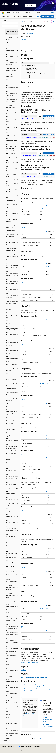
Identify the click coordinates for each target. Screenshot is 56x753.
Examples (24, 43)
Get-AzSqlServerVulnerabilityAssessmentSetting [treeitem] (12, 553)
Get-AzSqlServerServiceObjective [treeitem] (12, 522)
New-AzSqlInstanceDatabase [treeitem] (12, 729)
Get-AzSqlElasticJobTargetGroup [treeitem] (12, 195)
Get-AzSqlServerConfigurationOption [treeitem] (12, 464)
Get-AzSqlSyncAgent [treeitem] (11, 557)
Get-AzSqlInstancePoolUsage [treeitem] (12, 392)
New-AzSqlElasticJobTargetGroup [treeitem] (12, 719)
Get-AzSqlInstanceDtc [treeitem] (11, 364)
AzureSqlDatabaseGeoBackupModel (34, 677)
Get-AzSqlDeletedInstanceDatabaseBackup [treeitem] (12, 146)
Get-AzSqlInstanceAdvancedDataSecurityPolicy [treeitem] (12, 248)
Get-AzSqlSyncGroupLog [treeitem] (12, 569)
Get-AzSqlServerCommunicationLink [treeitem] (12, 457)
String (47, 266)
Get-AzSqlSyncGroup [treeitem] (11, 566)
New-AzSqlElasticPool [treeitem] (11, 723)
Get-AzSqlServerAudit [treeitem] (11, 453)
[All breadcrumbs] (22, 21)
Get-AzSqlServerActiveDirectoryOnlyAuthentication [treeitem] (12, 434)
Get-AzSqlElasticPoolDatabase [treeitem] (12, 213)
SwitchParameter (44, 209)
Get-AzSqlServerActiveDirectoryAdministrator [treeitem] (12, 427)
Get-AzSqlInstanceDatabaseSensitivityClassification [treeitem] (12, 328)
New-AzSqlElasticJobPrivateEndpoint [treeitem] (12, 712)
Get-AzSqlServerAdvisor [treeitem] (12, 450)
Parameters (25, 45)
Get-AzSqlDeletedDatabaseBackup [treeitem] (12, 140)
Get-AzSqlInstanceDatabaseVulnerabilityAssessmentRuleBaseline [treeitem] (12, 343)
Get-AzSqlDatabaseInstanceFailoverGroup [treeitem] (12, 56)
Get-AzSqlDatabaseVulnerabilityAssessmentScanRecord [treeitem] (12, 127)
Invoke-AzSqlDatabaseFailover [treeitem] (12, 580)
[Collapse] (18, 20)
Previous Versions (13, 750)
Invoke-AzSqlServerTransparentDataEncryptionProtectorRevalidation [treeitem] (12, 633)
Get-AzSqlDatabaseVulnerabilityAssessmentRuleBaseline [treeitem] (12, 119)
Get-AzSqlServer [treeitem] (10, 423)
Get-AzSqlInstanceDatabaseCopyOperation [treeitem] (12, 289)
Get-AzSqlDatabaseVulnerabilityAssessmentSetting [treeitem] (12, 134)
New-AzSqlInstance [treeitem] (11, 726)
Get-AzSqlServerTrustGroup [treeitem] (12, 535)
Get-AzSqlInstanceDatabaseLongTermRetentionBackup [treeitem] (12, 315)
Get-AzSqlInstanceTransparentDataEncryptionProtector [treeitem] (12, 412)
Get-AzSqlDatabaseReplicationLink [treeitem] (12, 81)
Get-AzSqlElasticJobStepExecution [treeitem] (12, 183)
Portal (38, 16)
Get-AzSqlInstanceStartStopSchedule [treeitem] (12, 404)
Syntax (24, 39)
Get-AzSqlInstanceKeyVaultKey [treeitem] (12, 374)
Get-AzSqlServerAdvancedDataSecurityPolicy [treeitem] (12, 440)
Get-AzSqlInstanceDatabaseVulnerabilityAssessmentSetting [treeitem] (12, 359)
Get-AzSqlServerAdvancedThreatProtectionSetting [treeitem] (12, 446)
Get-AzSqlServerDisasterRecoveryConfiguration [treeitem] (12, 470)
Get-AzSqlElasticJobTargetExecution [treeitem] (12, 189)
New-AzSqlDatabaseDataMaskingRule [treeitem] (12, 659)
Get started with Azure (47, 16)
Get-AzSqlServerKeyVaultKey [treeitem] (12, 498)
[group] (38, 118)
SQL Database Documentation (32, 693)
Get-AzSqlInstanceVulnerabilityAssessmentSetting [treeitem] (12, 419)
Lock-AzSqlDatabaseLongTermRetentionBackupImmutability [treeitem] (12, 641)
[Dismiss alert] (53, 3)
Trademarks (12, 752)
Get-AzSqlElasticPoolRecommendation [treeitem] (12, 219)
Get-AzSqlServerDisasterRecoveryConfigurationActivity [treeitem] (12, 477)
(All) (22, 227)
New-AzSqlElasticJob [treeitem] (11, 698)
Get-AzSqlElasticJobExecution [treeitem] (12, 168)
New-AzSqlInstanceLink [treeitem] (12, 733)
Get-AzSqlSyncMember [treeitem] (12, 571)
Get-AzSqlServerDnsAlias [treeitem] (11, 483)
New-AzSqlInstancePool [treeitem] (12, 735)
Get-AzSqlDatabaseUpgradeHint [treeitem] (12, 111)
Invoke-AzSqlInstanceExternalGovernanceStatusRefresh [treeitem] (12, 607)
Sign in (52, 12)
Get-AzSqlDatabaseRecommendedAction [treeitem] (12, 74)
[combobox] (10, 23)
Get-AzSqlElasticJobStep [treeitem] (12, 179)
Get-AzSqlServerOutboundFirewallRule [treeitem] (12, 509)
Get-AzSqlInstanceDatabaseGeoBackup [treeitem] (12, 295)
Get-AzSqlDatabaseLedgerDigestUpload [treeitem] (12, 62)
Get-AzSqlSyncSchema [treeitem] (11, 574)
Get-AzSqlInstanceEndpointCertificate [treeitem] (12, 368)
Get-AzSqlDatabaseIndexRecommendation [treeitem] (12, 50)
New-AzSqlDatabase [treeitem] (11, 651)
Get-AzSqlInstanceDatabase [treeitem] (12, 260)
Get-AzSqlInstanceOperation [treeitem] (12, 383)
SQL (31, 21)
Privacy (33, 750)
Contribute (27, 750)
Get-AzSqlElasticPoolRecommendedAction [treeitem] (12, 225)
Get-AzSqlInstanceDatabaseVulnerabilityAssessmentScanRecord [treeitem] (12, 351)
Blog (21, 750)
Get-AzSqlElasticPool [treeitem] (11, 200)
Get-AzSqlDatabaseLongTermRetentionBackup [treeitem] (12, 68)
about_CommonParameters (29, 662)
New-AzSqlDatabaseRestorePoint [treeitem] (12, 687)
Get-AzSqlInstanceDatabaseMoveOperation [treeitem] (12, 322)
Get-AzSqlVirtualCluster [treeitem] (12, 577)
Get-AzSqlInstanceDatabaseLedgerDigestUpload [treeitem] (12, 301)
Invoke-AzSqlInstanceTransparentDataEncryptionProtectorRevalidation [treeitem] (12, 619)
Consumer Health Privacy (44, 750)
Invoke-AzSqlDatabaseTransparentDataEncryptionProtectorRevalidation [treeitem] (12, 586)
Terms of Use (4, 752)
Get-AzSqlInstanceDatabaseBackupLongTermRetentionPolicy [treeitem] (12, 274)
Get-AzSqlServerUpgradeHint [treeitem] (12, 540)
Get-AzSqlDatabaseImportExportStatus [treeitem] (12, 43)
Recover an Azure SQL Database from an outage (37, 689)
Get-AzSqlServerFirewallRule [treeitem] (12, 487)
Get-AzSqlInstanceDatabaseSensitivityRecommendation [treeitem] (12, 335)
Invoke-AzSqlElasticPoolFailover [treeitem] (12, 600)
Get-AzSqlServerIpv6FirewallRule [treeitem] (12, 493)
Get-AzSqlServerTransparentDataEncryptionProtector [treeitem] (12, 529)
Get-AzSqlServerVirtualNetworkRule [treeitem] (12, 547)
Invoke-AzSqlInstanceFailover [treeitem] (11, 613)
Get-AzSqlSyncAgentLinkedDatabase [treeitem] (12, 562)
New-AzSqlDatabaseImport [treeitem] (11, 675)
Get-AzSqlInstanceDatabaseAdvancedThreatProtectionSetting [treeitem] (12, 266)
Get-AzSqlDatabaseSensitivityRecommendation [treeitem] (12, 99)
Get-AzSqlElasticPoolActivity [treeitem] (12, 203)
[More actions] (53, 21)
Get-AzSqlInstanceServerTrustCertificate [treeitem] (12, 398)
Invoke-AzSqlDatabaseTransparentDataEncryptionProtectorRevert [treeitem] (12, 594)
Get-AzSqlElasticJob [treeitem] (11, 153)
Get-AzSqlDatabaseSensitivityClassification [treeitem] (12, 93)
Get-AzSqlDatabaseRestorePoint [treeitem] (12, 87)
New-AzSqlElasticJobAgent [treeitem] (11, 701)
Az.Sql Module (29, 33)
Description (25, 41)
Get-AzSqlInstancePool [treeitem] (11, 388)
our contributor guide (28, 714)
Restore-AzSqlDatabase (30, 691)
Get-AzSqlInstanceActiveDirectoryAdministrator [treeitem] (12, 234)
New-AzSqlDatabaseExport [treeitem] (11, 665)
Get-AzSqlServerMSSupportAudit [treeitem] (12, 503)
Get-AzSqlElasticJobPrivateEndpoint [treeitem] (12, 174)
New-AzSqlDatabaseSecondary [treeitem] (12, 693)
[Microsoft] (3, 13)
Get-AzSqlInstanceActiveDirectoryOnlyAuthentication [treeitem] (12, 241)
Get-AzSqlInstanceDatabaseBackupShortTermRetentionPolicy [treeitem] (12, 282)
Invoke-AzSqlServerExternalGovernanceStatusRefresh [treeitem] (12, 626)
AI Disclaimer (4, 750)
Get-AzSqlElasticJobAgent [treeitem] (11, 156)
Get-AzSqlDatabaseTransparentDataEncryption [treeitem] (12, 105)
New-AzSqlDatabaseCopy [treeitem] (11, 654)
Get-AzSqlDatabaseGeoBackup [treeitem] (12, 31)
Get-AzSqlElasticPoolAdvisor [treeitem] (12, 208)
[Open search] (48, 12)
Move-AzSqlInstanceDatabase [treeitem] (12, 647)
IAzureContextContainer (38, 323)
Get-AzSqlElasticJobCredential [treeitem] (12, 162)
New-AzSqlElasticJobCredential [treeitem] (12, 706)
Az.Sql (26, 21)
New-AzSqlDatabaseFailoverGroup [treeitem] (12, 670)
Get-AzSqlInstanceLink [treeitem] (11, 379)
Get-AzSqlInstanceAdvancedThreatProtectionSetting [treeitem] (12, 254)
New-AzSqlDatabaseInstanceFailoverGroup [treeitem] (12, 681)
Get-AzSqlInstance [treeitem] (10, 230)
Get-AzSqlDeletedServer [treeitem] (12, 150)
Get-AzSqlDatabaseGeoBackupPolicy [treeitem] (12, 37)
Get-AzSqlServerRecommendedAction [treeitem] (12, 516)
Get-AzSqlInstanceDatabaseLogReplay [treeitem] (12, 307)
